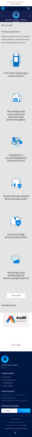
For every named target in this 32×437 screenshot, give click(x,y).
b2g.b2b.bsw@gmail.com (16, 3)
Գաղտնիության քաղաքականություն (16, 422)
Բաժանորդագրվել (24, 410)
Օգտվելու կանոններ (16, 419)
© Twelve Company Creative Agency (14, 425)
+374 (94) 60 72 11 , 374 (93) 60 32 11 (15, 2)
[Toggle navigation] (28, 8)
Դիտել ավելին (16, 295)
